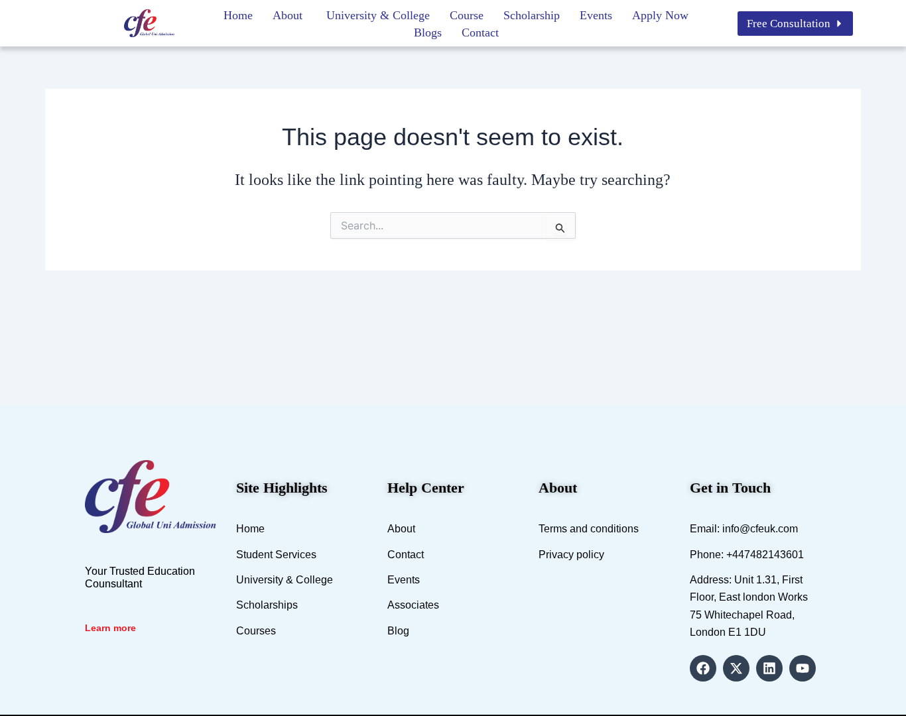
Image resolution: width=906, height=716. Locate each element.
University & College (378, 15)
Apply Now (660, 15)
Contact (480, 32)
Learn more (110, 628)
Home (238, 15)
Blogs (428, 32)
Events (596, 15)
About (287, 15)
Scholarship (531, 15)
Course (467, 15)
